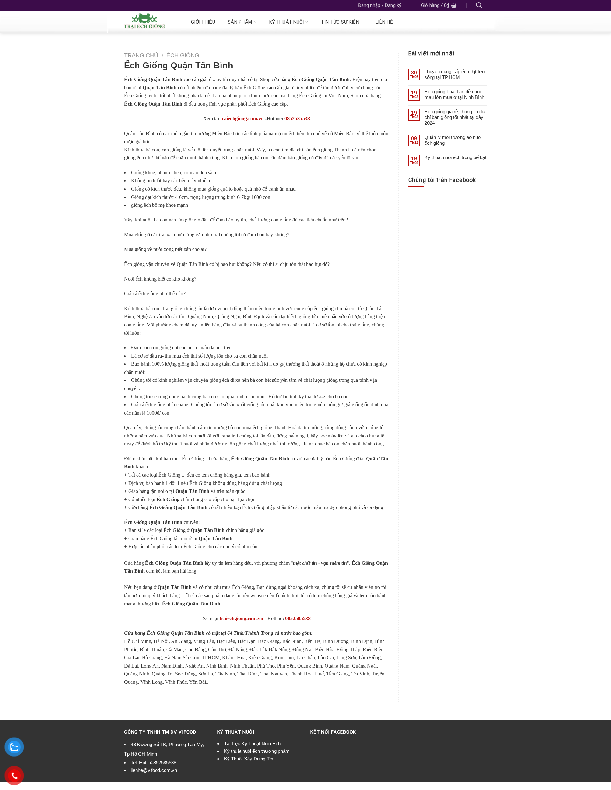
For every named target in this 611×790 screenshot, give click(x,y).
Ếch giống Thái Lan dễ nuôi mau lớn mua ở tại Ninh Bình (454, 94)
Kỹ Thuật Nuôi (286, 22)
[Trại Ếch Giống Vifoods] (150, 22)
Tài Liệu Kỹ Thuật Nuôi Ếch (252, 743)
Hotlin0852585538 (157, 762)
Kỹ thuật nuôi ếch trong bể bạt (455, 157)
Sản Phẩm (240, 22)
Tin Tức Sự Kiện (340, 22)
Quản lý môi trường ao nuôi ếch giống (453, 140)
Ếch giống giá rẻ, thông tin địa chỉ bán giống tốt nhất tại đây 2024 (455, 117)
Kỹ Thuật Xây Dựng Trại (249, 758)
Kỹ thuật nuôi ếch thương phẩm (257, 751)
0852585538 (297, 118)
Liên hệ (384, 22)
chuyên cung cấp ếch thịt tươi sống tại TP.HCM (455, 74)
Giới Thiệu (203, 22)
